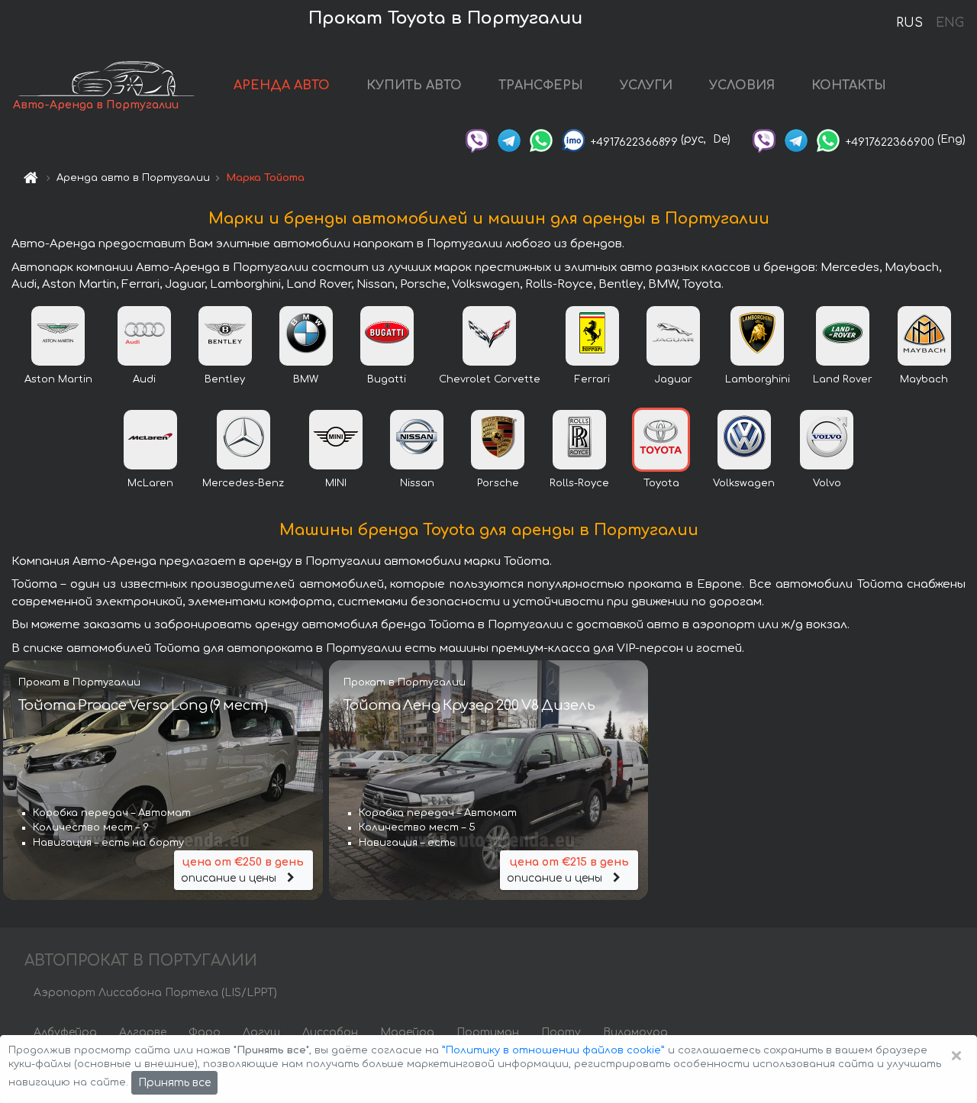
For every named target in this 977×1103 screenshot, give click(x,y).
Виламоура (635, 1032)
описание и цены (242, 870)
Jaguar (673, 379)
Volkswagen (744, 483)
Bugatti (386, 379)
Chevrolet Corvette (489, 379)
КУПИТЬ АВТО (414, 85)
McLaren (150, 483)
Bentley (225, 379)
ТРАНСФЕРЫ (540, 85)
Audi (144, 379)
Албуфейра (65, 1032)
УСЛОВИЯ (742, 85)
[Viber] (477, 139)
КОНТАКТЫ (848, 85)
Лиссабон (330, 1032)
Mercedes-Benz (243, 483)
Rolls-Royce (579, 483)
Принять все (174, 1082)
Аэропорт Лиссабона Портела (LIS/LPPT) (155, 992)
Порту (561, 1032)
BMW (305, 379)
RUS (909, 23)
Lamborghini (757, 379)
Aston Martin (58, 379)
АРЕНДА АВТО (282, 85)
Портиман (487, 1032)
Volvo (827, 483)
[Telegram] (509, 139)
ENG (949, 23)
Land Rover (842, 379)
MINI (336, 483)
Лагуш (261, 1032)
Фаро (205, 1032)
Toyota (661, 483)
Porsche (498, 483)
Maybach (924, 379)
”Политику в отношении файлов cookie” (553, 1050)
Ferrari (592, 379)
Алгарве (142, 1032)
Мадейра (407, 1032)
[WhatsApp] (541, 139)
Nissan (417, 483)
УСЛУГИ (646, 85)
